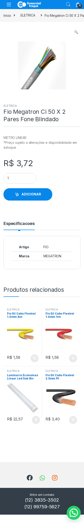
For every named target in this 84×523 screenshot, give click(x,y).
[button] (76, 32)
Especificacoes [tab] (19, 223)
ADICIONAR (31, 194)
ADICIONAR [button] (29, 358)
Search (68, 4)
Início (7, 15)
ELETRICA (28, 15)
